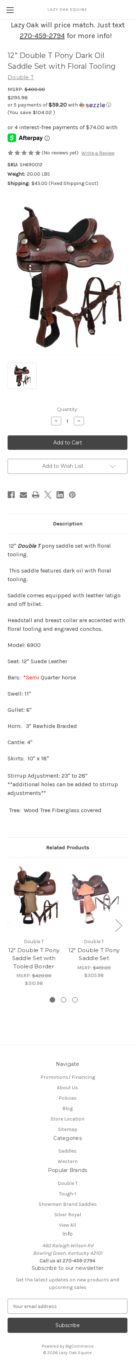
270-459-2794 (42, 36)
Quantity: (67, 409)
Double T (68, 1183)
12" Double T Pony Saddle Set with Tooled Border (33, 958)
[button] (67, 104)
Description (67, 523)
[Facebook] (11, 495)
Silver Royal (67, 1215)
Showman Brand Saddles (68, 1204)
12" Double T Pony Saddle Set (94, 954)
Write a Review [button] (97, 153)
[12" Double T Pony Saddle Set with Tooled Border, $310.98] (34, 899)
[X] (47, 495)
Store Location (67, 1119)
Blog (67, 1108)
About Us (67, 1088)
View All (67, 1225)
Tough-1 (67, 1194)
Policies (68, 1098)
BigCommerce (80, 1346)
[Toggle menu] (10, 10)
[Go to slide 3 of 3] (75, 1000)
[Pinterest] (72, 495)
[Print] (35, 495)
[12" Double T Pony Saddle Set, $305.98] (94, 899)
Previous (9, 925)
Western (68, 1161)
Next (118, 925)
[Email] (23, 495)
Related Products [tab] (67, 847)
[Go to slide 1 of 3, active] (52, 1000)
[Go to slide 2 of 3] (63, 1000)
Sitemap (67, 1129)
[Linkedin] (60, 495)
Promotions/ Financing (67, 1077)
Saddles (67, 1151)
